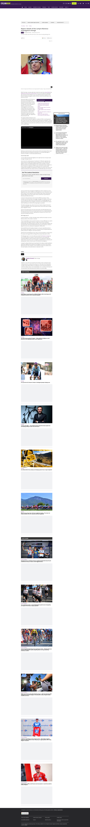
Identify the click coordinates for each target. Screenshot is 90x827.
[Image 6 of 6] (50, 64)
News (25, 7)
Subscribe (74, 3)
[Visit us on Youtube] (68, 3)
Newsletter (50, 38)
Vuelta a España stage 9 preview (33, 22)
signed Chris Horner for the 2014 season (29, 93)
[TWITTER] (27, 260)
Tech (49, 7)
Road (23, 254)
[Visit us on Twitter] (65, 3)
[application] (36, 137)
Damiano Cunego (45, 236)
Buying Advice (55, 7)
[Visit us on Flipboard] (70, 3)
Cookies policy (59, 817)
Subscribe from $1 (60, 22)
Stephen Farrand (28, 32)
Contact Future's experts (37, 817)
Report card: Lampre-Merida (43, 114)
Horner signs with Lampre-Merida (44, 115)
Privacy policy (47, 817)
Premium (44, 7)
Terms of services (35, 181)
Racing (30, 7)
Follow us (44, 38)
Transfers (52, 22)
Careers (34, 819)
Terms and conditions (25, 817)
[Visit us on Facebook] (63, 3)
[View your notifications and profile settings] (83, 3)
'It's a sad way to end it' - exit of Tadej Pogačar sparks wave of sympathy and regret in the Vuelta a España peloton (62, 143)
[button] (87, 3)
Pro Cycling (23, 25)
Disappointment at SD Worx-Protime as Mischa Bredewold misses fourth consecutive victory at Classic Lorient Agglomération (62, 127)
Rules (27, 25)
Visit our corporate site (58, 809)
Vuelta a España (45, 22)
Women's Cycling (37, 7)
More (66, 7)
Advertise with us (48, 819)
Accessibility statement (25, 819)
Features (61, 7)
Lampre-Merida (47, 92)
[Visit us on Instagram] (66, 3)
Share (23, 38)
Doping (30, 25)
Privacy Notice (26, 182)
